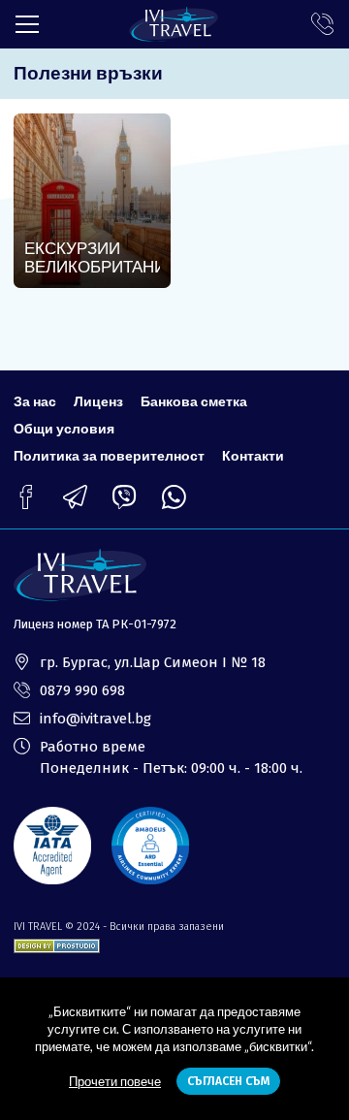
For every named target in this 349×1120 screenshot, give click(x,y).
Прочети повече (115, 1081)
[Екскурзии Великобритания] (92, 200)
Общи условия (64, 428)
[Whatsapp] (174, 497)
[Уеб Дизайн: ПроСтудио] (57, 942)
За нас (35, 401)
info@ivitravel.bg (95, 718)
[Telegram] (75, 497)
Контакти (253, 455)
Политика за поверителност (109, 455)
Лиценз (98, 401)
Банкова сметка (194, 401)
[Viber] (124, 497)
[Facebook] (26, 497)
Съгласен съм (228, 1081)
